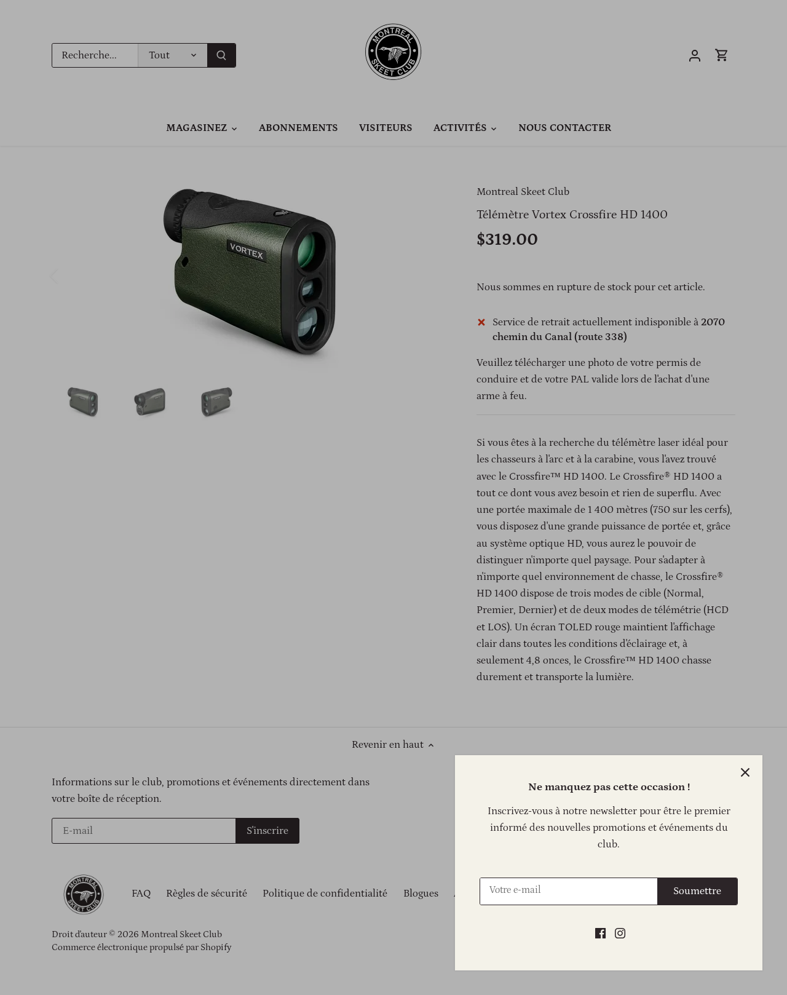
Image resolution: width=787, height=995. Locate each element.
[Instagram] (620, 933)
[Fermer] (745, 772)
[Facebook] (600, 933)
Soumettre (697, 891)
